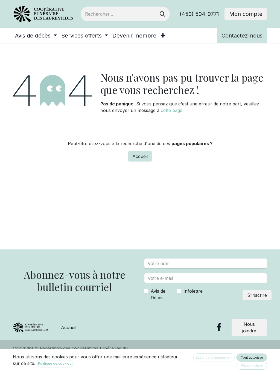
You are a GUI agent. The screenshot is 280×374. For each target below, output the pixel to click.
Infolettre (193, 291)
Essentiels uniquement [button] (214, 357)
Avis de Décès (158, 294)
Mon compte (245, 14)
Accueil (140, 156)
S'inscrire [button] (257, 295)
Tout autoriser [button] (252, 357)
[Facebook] (219, 327)
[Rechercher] (162, 14)
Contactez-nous (241, 35)
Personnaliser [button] (252, 365)
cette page (171, 110)
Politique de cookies (54, 363)
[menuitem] (36, 35)
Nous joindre (249, 327)
